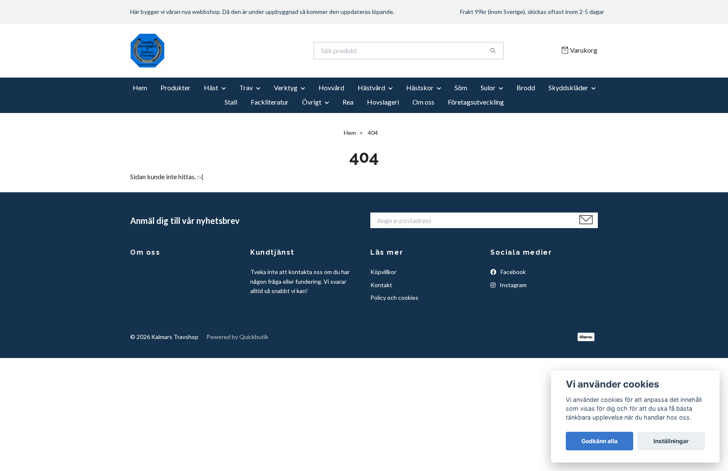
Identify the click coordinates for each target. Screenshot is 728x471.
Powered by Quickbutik (237, 336)
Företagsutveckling (476, 102)
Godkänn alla (599, 441)
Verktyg (285, 87)
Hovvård (331, 87)
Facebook (512, 271)
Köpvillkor (383, 271)
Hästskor (420, 87)
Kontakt (381, 284)
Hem (140, 87)
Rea (348, 102)
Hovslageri (383, 102)
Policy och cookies (394, 297)
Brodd (526, 87)
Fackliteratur (270, 102)
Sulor (488, 87)
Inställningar (671, 441)
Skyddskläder (568, 87)
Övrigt (311, 102)
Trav (246, 87)
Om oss (423, 102)
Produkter (175, 87)
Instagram (512, 284)
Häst (211, 87)
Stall (231, 102)
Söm (461, 87)
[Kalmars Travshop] (247, 50)
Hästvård (371, 87)
